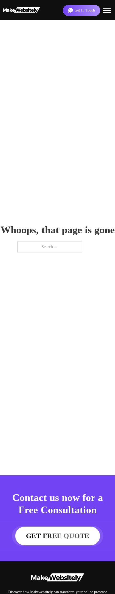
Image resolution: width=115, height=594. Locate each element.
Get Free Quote (57, 536)
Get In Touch (85, 10)
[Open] (107, 10)
